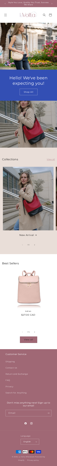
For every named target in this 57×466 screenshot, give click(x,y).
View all (51, 159)
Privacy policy (33, 460)
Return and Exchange (17, 374)
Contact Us (11, 368)
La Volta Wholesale (27, 457)
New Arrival (26, 235)
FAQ (8, 380)
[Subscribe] (48, 413)
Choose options (28, 321)
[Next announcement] (52, 4)
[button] (5, 15)
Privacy (9, 386)
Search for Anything (16, 393)
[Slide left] (22, 245)
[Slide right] (35, 245)
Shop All (28, 92)
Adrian (28, 311)
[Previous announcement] (5, 4)
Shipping (10, 361)
